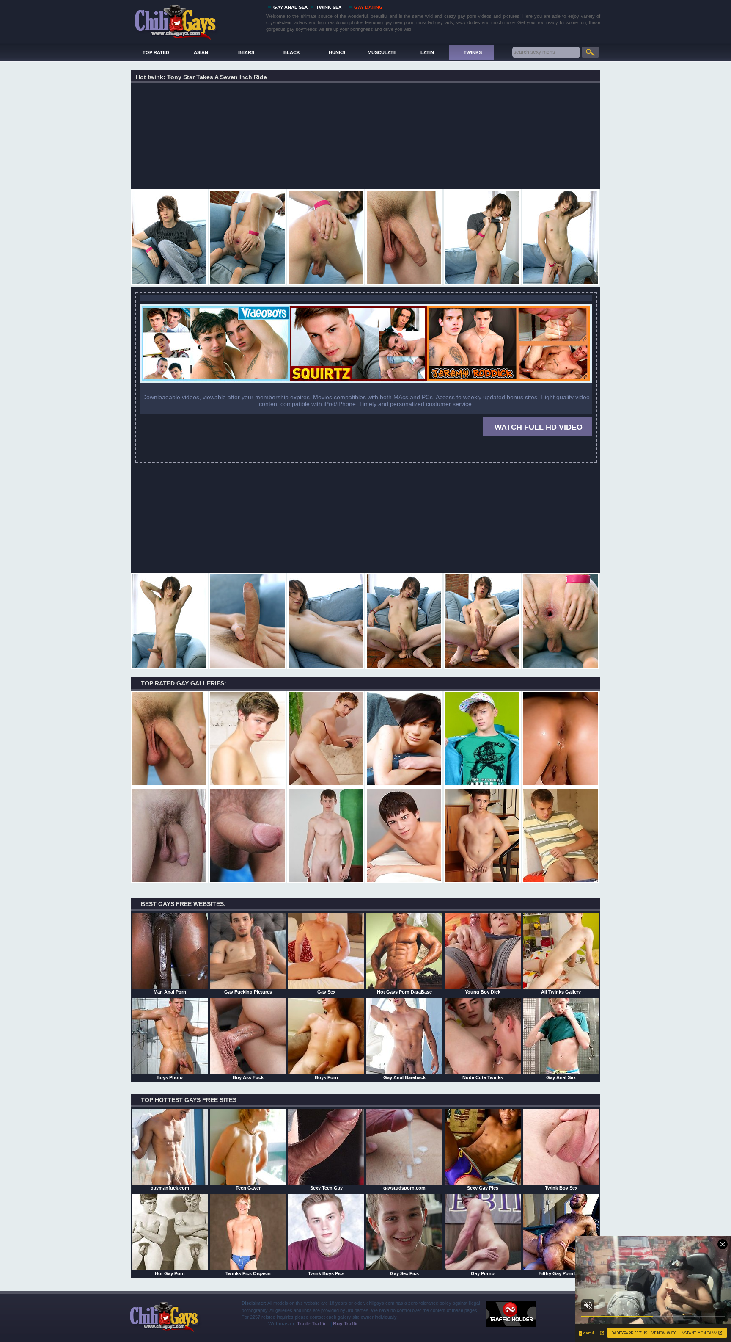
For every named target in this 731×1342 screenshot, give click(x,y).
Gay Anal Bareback (404, 1077)
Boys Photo (170, 1077)
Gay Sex (326, 991)
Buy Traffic (346, 1324)
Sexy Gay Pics (482, 1187)
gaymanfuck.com (170, 1187)
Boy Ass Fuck (248, 1077)
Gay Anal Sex (561, 1077)
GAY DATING (368, 7)
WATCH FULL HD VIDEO (539, 427)
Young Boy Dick (482, 991)
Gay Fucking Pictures (248, 991)
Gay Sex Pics (404, 1273)
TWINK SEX (328, 7)
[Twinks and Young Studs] (366, 381)
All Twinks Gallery (561, 991)
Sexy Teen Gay (326, 1187)
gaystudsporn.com (404, 1187)
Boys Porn (326, 1077)
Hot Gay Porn (170, 1273)
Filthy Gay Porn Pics (561, 1273)
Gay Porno (483, 1273)
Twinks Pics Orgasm (248, 1273)
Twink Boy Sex (561, 1187)
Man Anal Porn (170, 991)
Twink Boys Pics (326, 1273)
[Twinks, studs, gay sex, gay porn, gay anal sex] (197, 20)
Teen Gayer (248, 1187)
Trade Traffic (312, 1324)
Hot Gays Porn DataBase (404, 991)
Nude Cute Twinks (482, 1077)
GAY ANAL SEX (290, 7)
